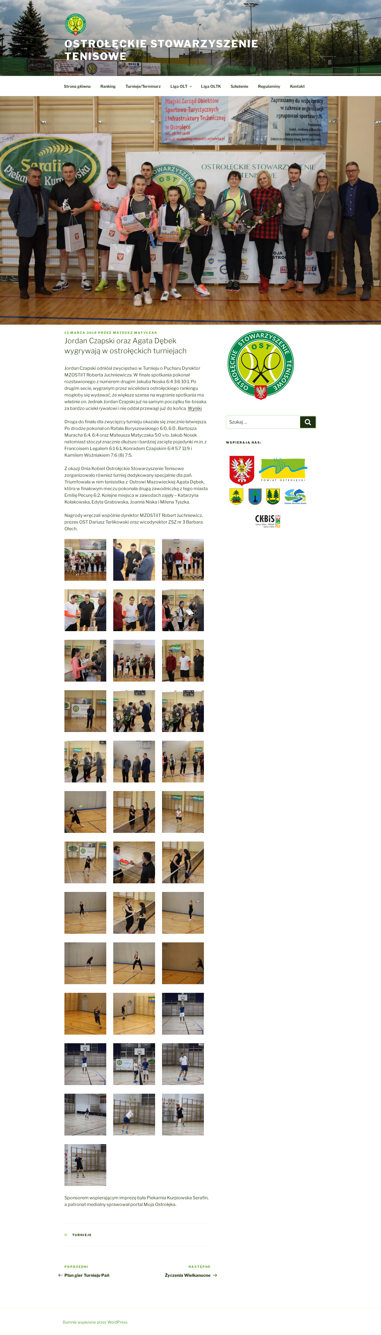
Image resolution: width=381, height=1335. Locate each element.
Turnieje (82, 1235)
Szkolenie (239, 86)
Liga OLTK (211, 86)
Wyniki (195, 408)
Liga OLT (178, 86)
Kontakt (297, 86)
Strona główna (77, 86)
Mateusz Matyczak (135, 333)
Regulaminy (269, 86)
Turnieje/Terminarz (143, 86)
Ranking (108, 86)
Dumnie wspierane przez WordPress (95, 1322)
